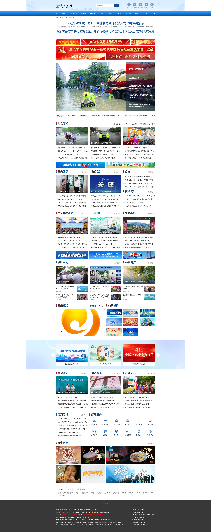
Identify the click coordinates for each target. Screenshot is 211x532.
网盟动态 (63, 373)
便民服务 (96, 414)
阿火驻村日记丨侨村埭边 (104, 115)
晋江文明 (58, 17)
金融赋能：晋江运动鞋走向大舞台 (69, 237)
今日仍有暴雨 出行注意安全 (65, 143)
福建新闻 (143, 124)
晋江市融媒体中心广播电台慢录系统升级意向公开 (141, 187)
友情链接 (60, 489)
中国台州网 (144, 493)
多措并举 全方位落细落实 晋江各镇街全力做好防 (74, 148)
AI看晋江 (130, 262)
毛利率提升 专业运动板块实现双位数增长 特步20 (107, 241)
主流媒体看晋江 (67, 213)
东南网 (59, 493)
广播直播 (102, 306)
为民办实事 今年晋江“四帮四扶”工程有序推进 (65, 296)
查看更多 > (84, 172)
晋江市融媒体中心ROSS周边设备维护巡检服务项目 (141, 183)
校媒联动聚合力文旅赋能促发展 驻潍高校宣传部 (73, 400)
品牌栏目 (113, 305)
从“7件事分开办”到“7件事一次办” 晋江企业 (139, 148)
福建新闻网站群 (81, 489)
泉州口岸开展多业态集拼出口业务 (102, 154)
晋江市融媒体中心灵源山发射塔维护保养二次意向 (141, 176)
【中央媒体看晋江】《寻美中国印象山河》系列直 (74, 247)
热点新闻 (63, 123)
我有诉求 (139, 435)
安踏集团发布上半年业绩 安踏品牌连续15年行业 (73, 151)
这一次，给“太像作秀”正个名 (67, 397)
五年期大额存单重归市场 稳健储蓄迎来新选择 (138, 392)
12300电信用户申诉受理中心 (139, 517)
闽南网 (98, 493)
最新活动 (63, 414)
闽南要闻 (152, 124)
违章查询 (94, 435)
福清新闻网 (70, 493)
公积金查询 (116, 425)
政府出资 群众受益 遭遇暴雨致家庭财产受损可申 (141, 151)
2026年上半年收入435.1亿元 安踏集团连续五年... (105, 282)
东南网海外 (62, 495)
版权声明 (105, 503)
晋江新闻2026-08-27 (63, 282)
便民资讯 (130, 191)
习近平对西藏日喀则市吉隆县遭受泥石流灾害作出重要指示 (105, 23)
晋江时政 (117, 124)
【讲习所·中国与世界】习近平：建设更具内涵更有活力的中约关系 (79, 202)
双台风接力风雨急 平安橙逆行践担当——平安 (140, 397)
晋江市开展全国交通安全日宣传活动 (69, 435)
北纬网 (108, 493)
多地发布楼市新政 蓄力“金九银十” (102, 397)
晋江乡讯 (64, 17)
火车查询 (150, 425)
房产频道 (110, 13)
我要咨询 (128, 435)
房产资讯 (96, 373)
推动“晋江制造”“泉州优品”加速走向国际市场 (139, 154)
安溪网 (118, 493)
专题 (136, 13)
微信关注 (96, 171)
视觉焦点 (63, 442)
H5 (142, 13)
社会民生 (126, 124)
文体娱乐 (130, 213)
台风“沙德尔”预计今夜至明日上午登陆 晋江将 (73, 158)
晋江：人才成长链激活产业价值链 (69, 241)
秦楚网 (113, 493)
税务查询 (94, 425)
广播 (153, 13)
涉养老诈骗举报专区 (137, 519)
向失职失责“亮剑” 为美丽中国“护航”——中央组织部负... (139, 26)
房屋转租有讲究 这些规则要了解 (100, 392)
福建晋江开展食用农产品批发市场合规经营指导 (73, 244)
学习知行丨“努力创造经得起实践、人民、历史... (71, 191)
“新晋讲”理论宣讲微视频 (125, 364)
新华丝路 (150, 493)
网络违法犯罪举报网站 (138, 509)
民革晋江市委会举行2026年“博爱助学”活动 (80, 115)
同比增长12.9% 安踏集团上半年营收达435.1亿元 (107, 148)
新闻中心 (65, 13)
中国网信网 (130, 493)
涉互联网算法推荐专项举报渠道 (140, 524)
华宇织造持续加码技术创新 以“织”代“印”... (103, 232)
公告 (127, 171)
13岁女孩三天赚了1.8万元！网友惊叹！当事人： (107, 196)
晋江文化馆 (71, 17)
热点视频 (74, 13)
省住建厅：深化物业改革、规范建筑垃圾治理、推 (107, 404)
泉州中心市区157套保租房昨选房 (102, 407)
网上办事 (128, 425)
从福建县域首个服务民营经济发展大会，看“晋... (71, 232)
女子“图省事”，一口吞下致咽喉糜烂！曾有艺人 (106, 202)
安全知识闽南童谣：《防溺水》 (132, 296)
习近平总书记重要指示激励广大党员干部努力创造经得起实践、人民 (80, 206)
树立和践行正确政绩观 (91, 364)
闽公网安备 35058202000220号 (101, 512)
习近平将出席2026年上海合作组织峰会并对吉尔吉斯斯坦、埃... (107, 26)
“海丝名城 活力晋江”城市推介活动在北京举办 (73, 425)
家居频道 (120, 13)
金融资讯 (130, 373)
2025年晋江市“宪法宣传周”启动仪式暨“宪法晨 (73, 432)
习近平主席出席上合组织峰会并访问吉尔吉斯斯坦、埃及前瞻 (78, 196)
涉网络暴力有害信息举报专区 (139, 522)
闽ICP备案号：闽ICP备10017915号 (82, 512)
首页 (57, 13)
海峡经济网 (137, 493)
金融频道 (92, 13)
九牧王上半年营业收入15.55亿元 (102, 244)
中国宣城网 (123, 493)
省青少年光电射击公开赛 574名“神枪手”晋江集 (140, 247)
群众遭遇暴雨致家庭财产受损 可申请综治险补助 (65, 288)
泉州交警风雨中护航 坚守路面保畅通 (101, 143)
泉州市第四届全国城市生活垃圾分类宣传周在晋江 (74, 422)
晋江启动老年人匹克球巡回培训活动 (137, 241)
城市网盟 (70, 489)
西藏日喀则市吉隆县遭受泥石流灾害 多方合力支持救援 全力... (73, 26)
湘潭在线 (103, 493)
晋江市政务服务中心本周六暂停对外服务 (129, 115)
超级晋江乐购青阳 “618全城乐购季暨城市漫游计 (73, 419)
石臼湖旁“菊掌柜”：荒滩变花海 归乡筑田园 (72, 407)
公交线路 (105, 435)
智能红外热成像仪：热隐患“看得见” (133, 288)
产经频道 (83, 13)
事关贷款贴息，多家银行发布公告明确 (137, 404)
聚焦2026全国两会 (58, 364)
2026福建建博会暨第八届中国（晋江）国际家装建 (74, 429)
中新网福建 (92, 493)
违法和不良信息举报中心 (138, 512)
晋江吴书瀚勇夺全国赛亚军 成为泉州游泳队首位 (141, 237)
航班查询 (139, 425)
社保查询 (105, 425)
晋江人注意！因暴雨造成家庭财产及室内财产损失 (107, 206)
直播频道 (63, 305)
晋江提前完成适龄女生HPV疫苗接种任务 (138, 158)
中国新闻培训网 (84, 493)
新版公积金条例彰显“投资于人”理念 (103, 400)
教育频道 (101, 13)
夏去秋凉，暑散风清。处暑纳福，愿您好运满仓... (139, 282)
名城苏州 (76, 493)
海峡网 (64, 493)
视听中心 (63, 262)
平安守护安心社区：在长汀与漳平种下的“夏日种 (141, 400)
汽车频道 (129, 13)
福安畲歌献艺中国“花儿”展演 (133, 232)
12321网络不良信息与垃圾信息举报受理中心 (143, 514)
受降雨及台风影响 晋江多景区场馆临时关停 (105, 151)
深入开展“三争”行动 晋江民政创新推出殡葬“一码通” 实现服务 (99, 296)
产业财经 (96, 213)
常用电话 (117, 435)
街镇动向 (134, 124)
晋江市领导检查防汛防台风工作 (68, 154)
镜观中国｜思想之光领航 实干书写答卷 (70, 199)
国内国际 (63, 171)
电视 (147, 13)
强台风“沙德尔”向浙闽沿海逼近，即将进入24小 (106, 199)
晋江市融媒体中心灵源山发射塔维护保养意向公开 (141, 180)
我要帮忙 (150, 435)
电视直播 (93, 306)
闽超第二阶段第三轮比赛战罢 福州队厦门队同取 (141, 244)
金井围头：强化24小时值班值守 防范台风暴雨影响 (99, 288)
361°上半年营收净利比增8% (133, 143)
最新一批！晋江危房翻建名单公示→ (101, 191)
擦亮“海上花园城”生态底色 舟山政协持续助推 (73, 404)
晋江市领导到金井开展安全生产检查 (103, 158)
